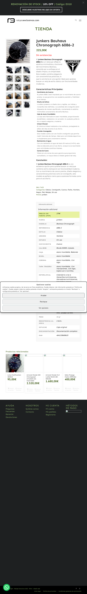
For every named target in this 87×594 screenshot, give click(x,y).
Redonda (74, 252)
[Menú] (80, 20)
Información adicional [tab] (45, 204)
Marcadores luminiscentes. (66, 279)
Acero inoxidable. (63, 260)
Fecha (70, 190)
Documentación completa (66, 331)
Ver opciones (43, 308)
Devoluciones (11, 417)
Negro (38, 192)
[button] (83, 2)
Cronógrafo (56, 190)
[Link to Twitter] (79, 588)
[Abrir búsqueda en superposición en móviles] (76, 20)
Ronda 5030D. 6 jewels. (65, 248)
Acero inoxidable (63, 252)
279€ (58, 213)
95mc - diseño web (34, 588)
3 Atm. (59, 321)
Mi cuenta (50, 409)
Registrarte (51, 415)
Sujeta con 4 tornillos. (65, 271)
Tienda (43, 28)
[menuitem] (37, 591)
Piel (43, 192)
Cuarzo (64, 190)
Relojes (48, 192)
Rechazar (43, 302)
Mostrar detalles (19, 389)
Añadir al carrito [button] (11, 389)
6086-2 (59, 228)
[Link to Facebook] (76, 588)
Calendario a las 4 (63, 275)
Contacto (30, 412)
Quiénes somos (32, 409)
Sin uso (54, 192)
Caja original (61, 327)
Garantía (9, 414)
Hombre (76, 190)
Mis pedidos (51, 412)
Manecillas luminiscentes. (66, 277)
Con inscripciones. (65, 267)
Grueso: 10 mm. (67, 313)
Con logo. (72, 269)
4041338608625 (62, 335)
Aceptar (43, 295)
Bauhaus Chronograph (65, 224)
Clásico (48, 190)
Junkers (44, 195)
